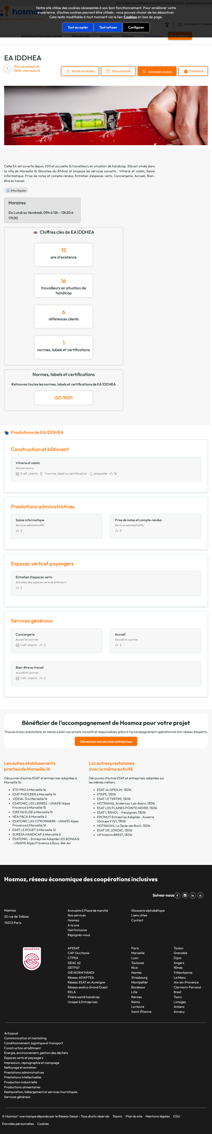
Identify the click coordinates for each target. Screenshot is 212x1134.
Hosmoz (73, 920)
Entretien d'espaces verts (93, 176)
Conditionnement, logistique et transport (33, 1043)
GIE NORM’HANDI (81, 972)
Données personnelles (18, 1124)
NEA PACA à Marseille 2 (29, 816)
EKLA (72, 992)
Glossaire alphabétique (148, 910)
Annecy (179, 1011)
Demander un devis (160, 71)
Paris (135, 948)
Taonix (117, 1116)
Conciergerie (123, 176)
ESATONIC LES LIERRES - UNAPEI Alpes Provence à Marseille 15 (41, 805)
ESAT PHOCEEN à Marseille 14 (34, 794)
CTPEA (73, 958)
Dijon (178, 958)
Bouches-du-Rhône (53, 171)
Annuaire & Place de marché (88, 910)
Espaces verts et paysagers (23, 1058)
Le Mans (180, 977)
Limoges (180, 1002)
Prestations (196, 70)
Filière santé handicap (84, 997)
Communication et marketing (25, 1038)
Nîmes (178, 967)
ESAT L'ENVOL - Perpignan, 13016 (121, 812)
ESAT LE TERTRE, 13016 (114, 799)
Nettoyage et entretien (20, 1067)
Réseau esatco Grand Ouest (88, 987)
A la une (73, 925)
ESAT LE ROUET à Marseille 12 (34, 830)
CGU (176, 1116)
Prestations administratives (24, 1072)
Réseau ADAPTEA (81, 977)
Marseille (138, 953)
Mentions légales (158, 1116)
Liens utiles (139, 915)
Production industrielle (20, 1082)
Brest (177, 992)
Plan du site (134, 1116)
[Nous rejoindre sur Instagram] (186, 895)
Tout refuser (108, 27)
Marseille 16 (28, 171)
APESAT (74, 948)
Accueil (140, 176)
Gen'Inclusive (77, 930)
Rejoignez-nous (79, 935)
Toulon (178, 948)
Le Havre (137, 1007)
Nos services (77, 915)
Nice (134, 967)
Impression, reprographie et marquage (31, 1063)
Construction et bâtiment (22, 1048)
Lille (134, 992)
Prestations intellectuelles (22, 1077)
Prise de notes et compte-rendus (49, 176)
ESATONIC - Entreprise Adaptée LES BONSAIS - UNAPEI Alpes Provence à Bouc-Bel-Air (46, 841)
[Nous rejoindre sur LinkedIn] (193, 895)
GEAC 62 (74, 963)
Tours (178, 997)
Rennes (136, 997)
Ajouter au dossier (83, 70)
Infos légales (18, 190)
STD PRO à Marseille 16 (29, 790)
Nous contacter (121, 70)
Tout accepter (78, 27)
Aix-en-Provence (186, 982)
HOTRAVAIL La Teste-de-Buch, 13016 (123, 826)
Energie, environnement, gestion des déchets (36, 1053)
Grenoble (180, 953)
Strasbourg (139, 977)
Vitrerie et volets (131, 171)
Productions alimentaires (22, 1087)
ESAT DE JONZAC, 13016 (114, 830)
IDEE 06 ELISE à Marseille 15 (32, 812)
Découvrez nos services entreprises (106, 741)
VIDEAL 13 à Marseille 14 (29, 799)
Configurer (136, 27)
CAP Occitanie (78, 953)
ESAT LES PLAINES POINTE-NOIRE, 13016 (127, 808)
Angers (179, 963)
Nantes (136, 972)
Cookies (130, 17)
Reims (135, 1002)
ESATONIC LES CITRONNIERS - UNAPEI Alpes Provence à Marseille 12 (45, 823)
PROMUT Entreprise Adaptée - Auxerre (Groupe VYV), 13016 (125, 819)
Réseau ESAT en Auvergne (86, 982)
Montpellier (139, 982)
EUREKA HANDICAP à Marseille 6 (36, 834)
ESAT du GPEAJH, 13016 (114, 790)
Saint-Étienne (141, 1011)
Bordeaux (138, 987)
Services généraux (17, 1097)
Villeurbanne (183, 972)
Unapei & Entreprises (83, 1002)
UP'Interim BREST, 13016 (114, 835)
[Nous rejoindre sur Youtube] (201, 895)
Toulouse (137, 963)
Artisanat (11, 1033)
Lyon (135, 958)
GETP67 (74, 967)
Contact (137, 920)
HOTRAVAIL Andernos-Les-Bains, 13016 (126, 803)
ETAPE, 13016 (106, 794)
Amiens (179, 1007)
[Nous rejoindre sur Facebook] (178, 895)
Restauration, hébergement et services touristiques (40, 1092)
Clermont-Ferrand (187, 987)
